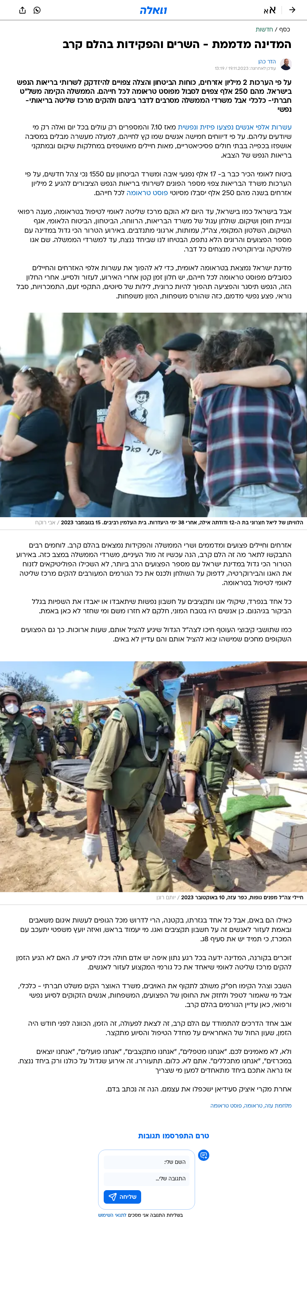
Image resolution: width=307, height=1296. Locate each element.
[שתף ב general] (22, 10)
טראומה (253, 1106)
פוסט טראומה (147, 193)
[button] (270, 10)
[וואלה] (153, 10)
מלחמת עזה (278, 1106)
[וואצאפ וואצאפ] (37, 10)
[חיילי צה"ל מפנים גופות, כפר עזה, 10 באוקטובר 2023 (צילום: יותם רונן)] (153, 783)
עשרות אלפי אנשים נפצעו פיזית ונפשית (235, 127)
